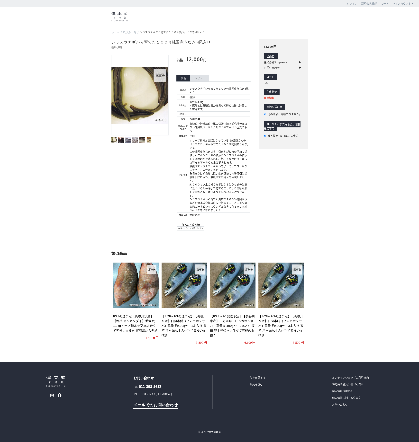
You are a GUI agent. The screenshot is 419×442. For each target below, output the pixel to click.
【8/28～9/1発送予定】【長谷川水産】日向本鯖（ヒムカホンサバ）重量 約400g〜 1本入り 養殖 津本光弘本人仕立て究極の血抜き (184, 326)
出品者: (270, 56)
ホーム (115, 32)
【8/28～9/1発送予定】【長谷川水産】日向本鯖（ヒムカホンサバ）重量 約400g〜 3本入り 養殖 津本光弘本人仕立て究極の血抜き (280, 326)
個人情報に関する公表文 (346, 397)
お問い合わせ (272, 67)
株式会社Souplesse (275, 62)
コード (270, 77)
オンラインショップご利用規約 (350, 377)
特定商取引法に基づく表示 (348, 384)
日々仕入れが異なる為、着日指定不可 (282, 126)
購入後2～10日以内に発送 (283, 136)
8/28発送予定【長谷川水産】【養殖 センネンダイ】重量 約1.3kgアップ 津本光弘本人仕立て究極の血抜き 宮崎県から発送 (135, 323)
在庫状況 (271, 92)
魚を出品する (257, 377)
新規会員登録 (369, 3)
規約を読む (256, 384)
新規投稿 (116, 47)
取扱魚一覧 (129, 32)
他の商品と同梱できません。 (284, 114)
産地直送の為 (274, 107)
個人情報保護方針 (342, 391)
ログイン (352, 3)
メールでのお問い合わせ (155, 404)
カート (385, 3)
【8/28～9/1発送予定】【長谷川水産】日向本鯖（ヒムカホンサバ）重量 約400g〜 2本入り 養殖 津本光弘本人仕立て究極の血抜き (232, 326)
